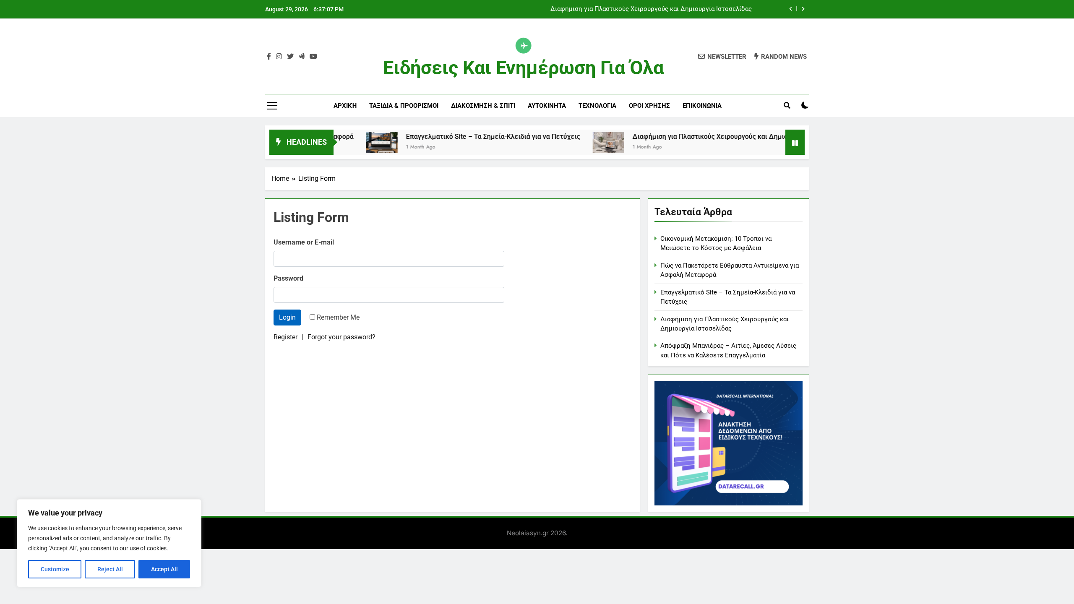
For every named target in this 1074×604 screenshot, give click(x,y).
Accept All (164, 569)
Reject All (110, 569)
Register (285, 337)
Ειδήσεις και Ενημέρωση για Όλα (523, 68)
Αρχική (345, 105)
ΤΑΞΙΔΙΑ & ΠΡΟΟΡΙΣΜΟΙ (403, 105)
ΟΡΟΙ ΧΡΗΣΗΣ (649, 105)
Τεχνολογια (597, 105)
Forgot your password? (341, 337)
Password (288, 278)
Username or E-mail (304, 242)
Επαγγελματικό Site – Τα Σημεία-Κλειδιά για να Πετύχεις (473, 137)
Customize (55, 569)
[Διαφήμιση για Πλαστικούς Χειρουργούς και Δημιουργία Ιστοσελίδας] (588, 142)
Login (287, 317)
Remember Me (338, 317)
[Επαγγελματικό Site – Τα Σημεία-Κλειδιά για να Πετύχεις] (361, 142)
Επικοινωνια (702, 105)
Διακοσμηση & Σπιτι (483, 105)
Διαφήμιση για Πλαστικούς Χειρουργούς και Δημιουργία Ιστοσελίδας (651, 9)
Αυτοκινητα (547, 105)
